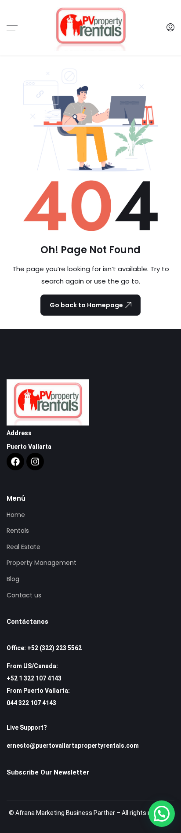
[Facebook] (15, 461)
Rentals (18, 530)
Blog (13, 579)
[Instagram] (35, 461)
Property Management (41, 562)
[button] (161, 813)
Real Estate (23, 546)
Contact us (24, 595)
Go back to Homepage (86, 305)
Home (16, 514)
